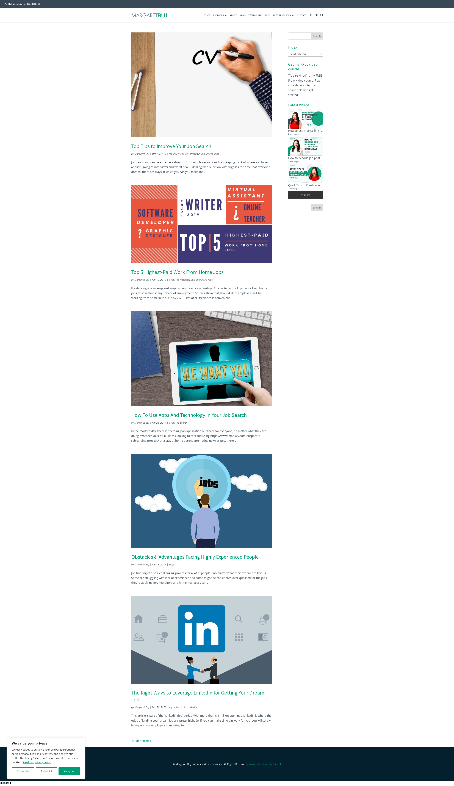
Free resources (282, 15)
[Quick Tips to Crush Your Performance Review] (305, 174)
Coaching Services (213, 15)
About (233, 15)
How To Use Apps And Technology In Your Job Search (189, 415)
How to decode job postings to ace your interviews (322, 158)
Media (243, 15)
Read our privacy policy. (37, 762)
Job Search (207, 153)
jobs (216, 153)
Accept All (69, 771)
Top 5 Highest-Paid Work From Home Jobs (177, 272)
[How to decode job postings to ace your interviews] (305, 146)
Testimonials (255, 15)
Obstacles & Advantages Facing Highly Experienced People (195, 556)
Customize (23, 771)
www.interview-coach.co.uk (265, 764)
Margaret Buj (141, 153)
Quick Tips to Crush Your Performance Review (318, 185)
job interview (176, 153)
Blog (267, 15)
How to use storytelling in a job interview (315, 131)
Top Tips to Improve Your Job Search (171, 146)
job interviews (192, 153)
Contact (301, 15)
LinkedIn (192, 707)
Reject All (46, 771)
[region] (46, 758)
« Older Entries (141, 741)
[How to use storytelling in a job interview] (305, 119)
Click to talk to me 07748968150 (24, 3)
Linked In (181, 707)
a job (172, 279)
